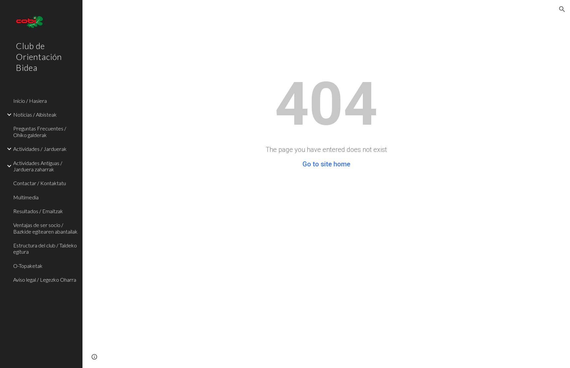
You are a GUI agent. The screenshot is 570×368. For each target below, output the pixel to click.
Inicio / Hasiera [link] (30, 101)
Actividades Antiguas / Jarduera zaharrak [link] (37, 166)
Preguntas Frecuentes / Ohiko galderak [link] (39, 131)
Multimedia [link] (26, 197)
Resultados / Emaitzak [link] (38, 211)
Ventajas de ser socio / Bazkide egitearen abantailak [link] (45, 228)
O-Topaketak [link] (28, 266)
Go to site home (326, 164)
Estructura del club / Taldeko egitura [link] (45, 248)
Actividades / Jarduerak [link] (40, 149)
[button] (562, 9)
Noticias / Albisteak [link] (35, 114)
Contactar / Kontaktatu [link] (39, 183)
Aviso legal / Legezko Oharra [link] (44, 279)
